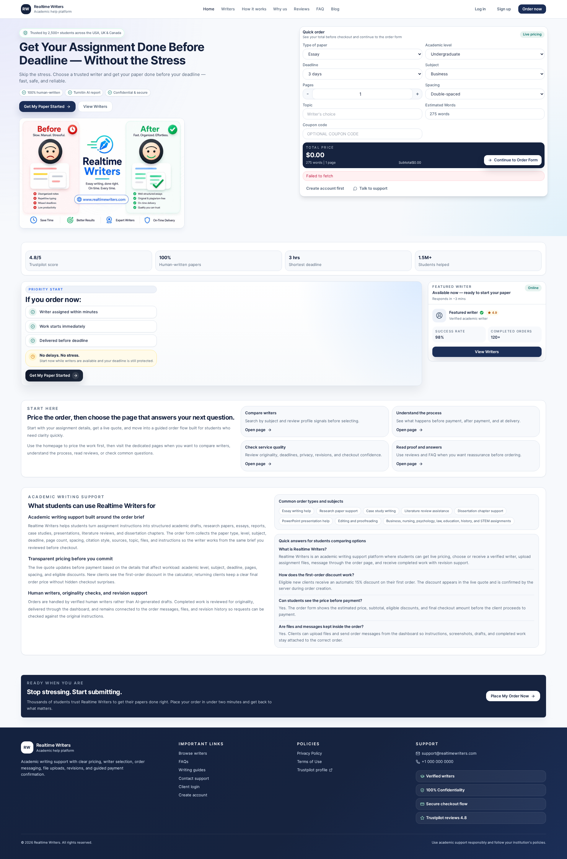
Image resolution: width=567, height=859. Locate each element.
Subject (432, 65)
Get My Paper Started (44, 106)
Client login (189, 786)
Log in (480, 9)
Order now (532, 9)
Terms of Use (309, 761)
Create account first (325, 188)
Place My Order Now (510, 696)
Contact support (194, 778)
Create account (193, 795)
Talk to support (373, 188)
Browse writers (193, 753)
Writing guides (192, 769)
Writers (228, 9)
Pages (308, 85)
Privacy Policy (309, 753)
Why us (280, 9)
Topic (307, 105)
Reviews (301, 9)
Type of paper (315, 45)
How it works (254, 9)
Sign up (504, 9)
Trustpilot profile (312, 769)
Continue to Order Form (516, 159)
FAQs (183, 761)
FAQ (320, 9)
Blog (335, 9)
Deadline (310, 65)
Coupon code (315, 125)
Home (208, 9)
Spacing (432, 85)
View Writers (95, 106)
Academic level (438, 45)
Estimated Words (440, 105)
